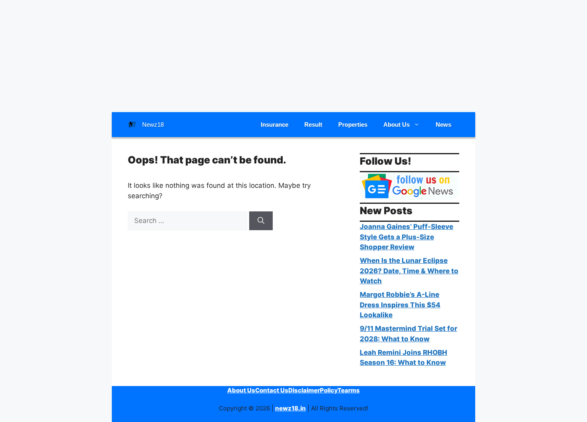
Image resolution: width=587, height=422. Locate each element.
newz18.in (290, 408)
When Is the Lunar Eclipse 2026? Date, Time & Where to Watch (409, 271)
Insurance (274, 124)
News (443, 124)
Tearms (348, 390)
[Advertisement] (293, 56)
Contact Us (271, 390)
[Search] (261, 221)
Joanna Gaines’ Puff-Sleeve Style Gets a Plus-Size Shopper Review (406, 237)
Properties (352, 124)
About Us (396, 124)
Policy (328, 390)
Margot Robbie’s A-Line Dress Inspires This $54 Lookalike (400, 305)
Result (313, 124)
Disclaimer (304, 390)
